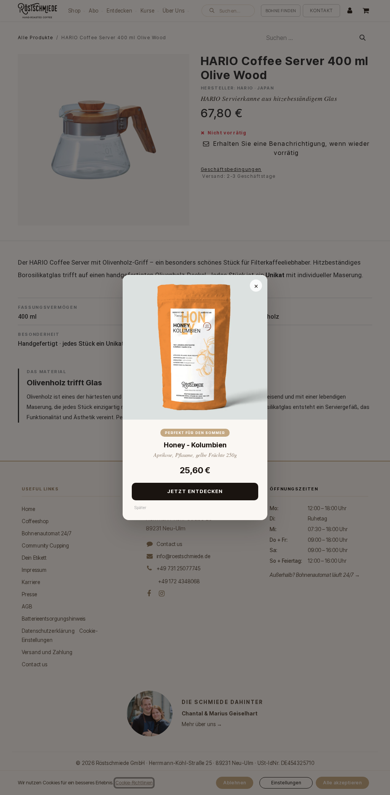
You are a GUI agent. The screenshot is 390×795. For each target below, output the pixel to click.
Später (140, 507)
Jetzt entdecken (195, 491)
